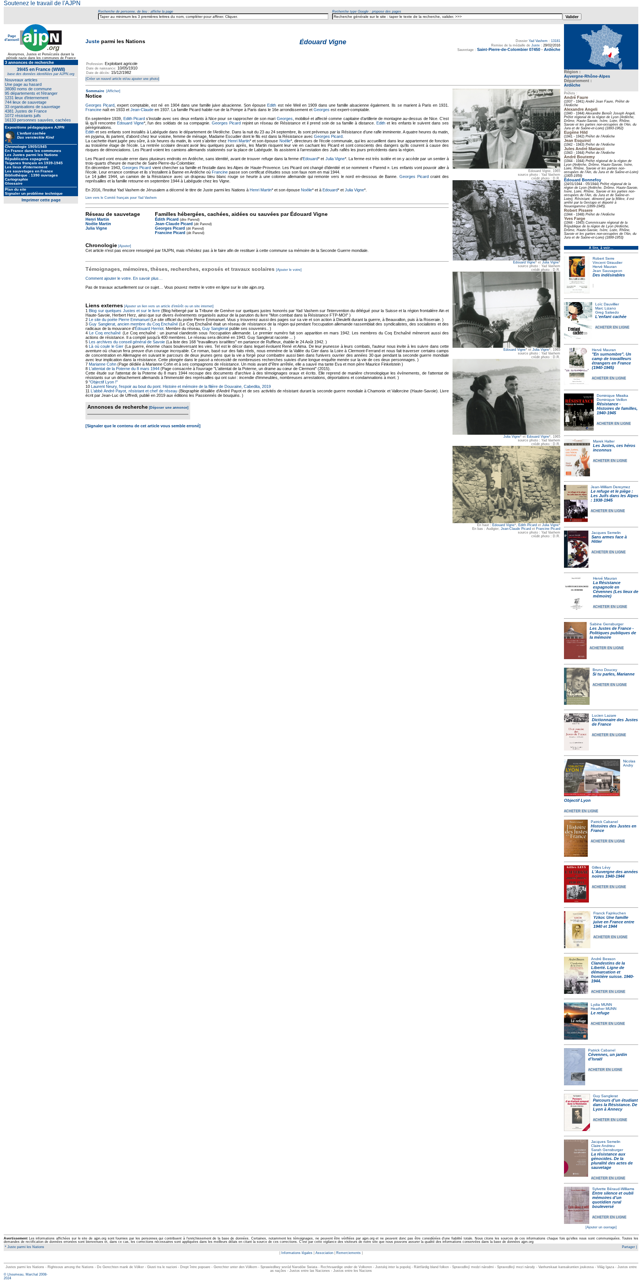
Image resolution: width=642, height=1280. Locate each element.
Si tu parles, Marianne (614, 674)
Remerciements (348, 1253)
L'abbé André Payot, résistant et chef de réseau (134, 391)
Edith (271, 105)
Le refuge (600, 1013)
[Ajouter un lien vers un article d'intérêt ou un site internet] (169, 306)
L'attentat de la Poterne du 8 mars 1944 (124, 368)
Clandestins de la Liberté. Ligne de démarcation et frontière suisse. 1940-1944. (612, 972)
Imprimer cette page (41, 200)
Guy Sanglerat (605, 1096)
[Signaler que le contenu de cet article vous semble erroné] (143, 426)
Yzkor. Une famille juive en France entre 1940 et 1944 (613, 922)
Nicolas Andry (629, 763)
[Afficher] (112, 91)
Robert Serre (604, 258)
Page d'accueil (11, 38)
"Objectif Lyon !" (103, 382)
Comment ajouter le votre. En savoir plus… (124, 278)
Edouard (310, 158)
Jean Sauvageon (607, 271)
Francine (93, 109)
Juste (92, 41)
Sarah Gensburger (607, 1150)
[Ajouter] (124, 246)
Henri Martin (239, 141)
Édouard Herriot (149, 328)
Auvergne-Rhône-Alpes (587, 76)
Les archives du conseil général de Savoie (127, 342)
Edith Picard (527, 525)
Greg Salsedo (607, 312)
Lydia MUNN (601, 1004)
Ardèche (572, 85)
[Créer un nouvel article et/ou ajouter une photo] (122, 79)
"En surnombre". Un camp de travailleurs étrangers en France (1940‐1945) (611, 361)
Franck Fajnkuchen (609, 913)
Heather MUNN (603, 1009)
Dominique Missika (612, 395)
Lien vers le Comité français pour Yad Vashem (121, 198)
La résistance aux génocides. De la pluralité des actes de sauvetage (612, 1161)
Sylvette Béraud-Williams (613, 1189)
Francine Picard (548, 529)
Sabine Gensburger (606, 624)
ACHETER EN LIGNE (612, 327)
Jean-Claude (141, 109)
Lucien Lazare (604, 715)
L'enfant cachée (610, 316)
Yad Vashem (538, 41)
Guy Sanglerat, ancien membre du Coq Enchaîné (133, 324)
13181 (555, 41)
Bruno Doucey (605, 670)
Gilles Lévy (601, 867)
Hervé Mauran (605, 267)
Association (324, 1253)
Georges (322, 109)
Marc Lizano (605, 308)
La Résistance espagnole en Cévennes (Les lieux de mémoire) (615, 589)
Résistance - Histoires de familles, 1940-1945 (617, 408)
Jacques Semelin (606, 533)
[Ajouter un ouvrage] (601, 1227)
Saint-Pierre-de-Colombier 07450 (508, 49)
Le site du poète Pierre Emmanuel (119, 319)
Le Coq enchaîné (105, 333)
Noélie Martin (98, 223)
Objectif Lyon (577, 800)
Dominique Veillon (612, 400)
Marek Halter (604, 441)
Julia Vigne (550, 262)
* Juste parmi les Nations (24, 1247)
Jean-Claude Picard (516, 529)
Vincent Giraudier (607, 262)
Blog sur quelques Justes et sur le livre (125, 310)
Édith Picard (167, 219)
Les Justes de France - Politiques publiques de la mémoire (613, 632)
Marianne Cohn (102, 364)
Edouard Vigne (524, 262)
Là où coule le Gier (106, 346)
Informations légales (296, 1253)
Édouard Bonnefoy (582, 180)
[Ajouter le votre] (289, 270)
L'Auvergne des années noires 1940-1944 (615, 873)
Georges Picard (99, 105)
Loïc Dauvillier (607, 304)
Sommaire (95, 91)
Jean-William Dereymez (610, 487)
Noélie (285, 141)
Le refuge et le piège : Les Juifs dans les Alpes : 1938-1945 (614, 495)
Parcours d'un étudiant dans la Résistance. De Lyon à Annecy (615, 1104)
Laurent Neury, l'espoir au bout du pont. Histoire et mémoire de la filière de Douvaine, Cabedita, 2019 (181, 386)
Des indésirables (609, 275)
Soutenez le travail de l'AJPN (42, 3)
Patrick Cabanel (604, 822)
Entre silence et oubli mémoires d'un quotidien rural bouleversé (612, 1200)
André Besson (603, 959)
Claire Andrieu (603, 1146)
